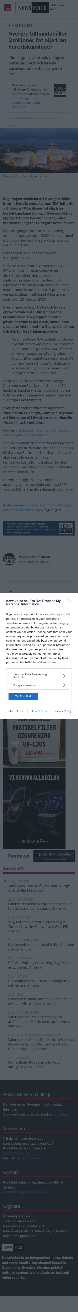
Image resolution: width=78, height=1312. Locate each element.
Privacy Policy (62, 711)
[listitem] (39, 676)
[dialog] (39, 656)
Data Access (39, 711)
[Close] (70, 601)
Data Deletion (15, 711)
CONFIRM (23, 696)
